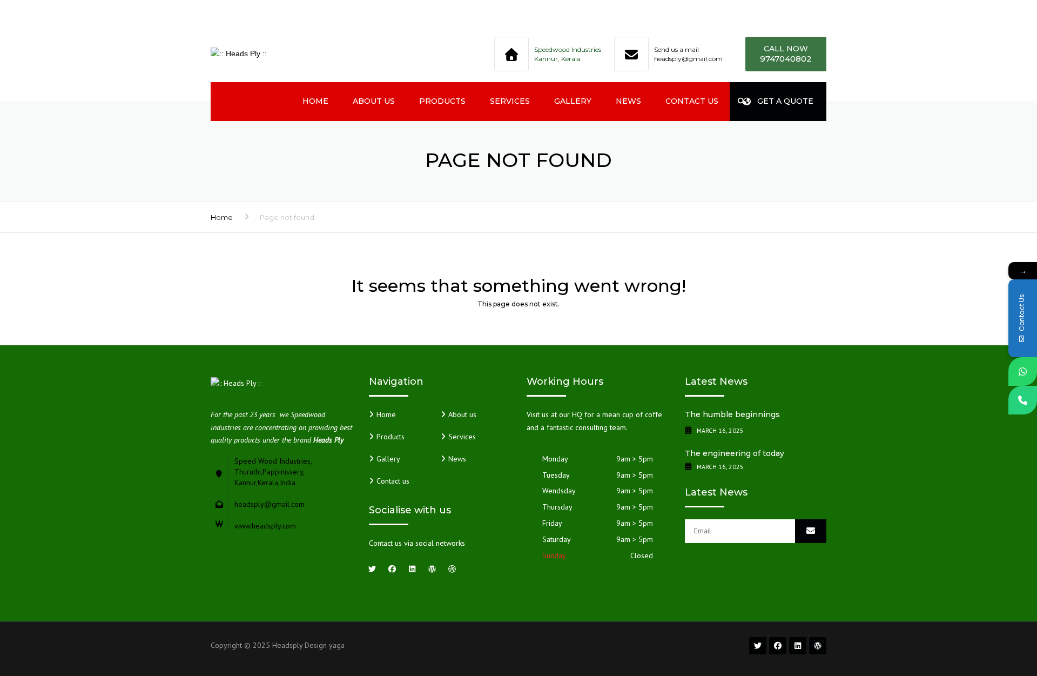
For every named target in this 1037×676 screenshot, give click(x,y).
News (628, 101)
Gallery (572, 101)
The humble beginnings (732, 414)
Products (442, 101)
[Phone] (1022, 400)
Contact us (691, 101)
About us (374, 101)
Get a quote (785, 101)
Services (510, 101)
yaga (337, 645)
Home (315, 101)
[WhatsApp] (1022, 371)
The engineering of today (734, 453)
